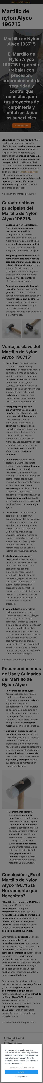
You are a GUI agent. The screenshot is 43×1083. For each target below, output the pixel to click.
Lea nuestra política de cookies (21, 1067)
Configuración (21, 1076)
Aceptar (21, 1072)
